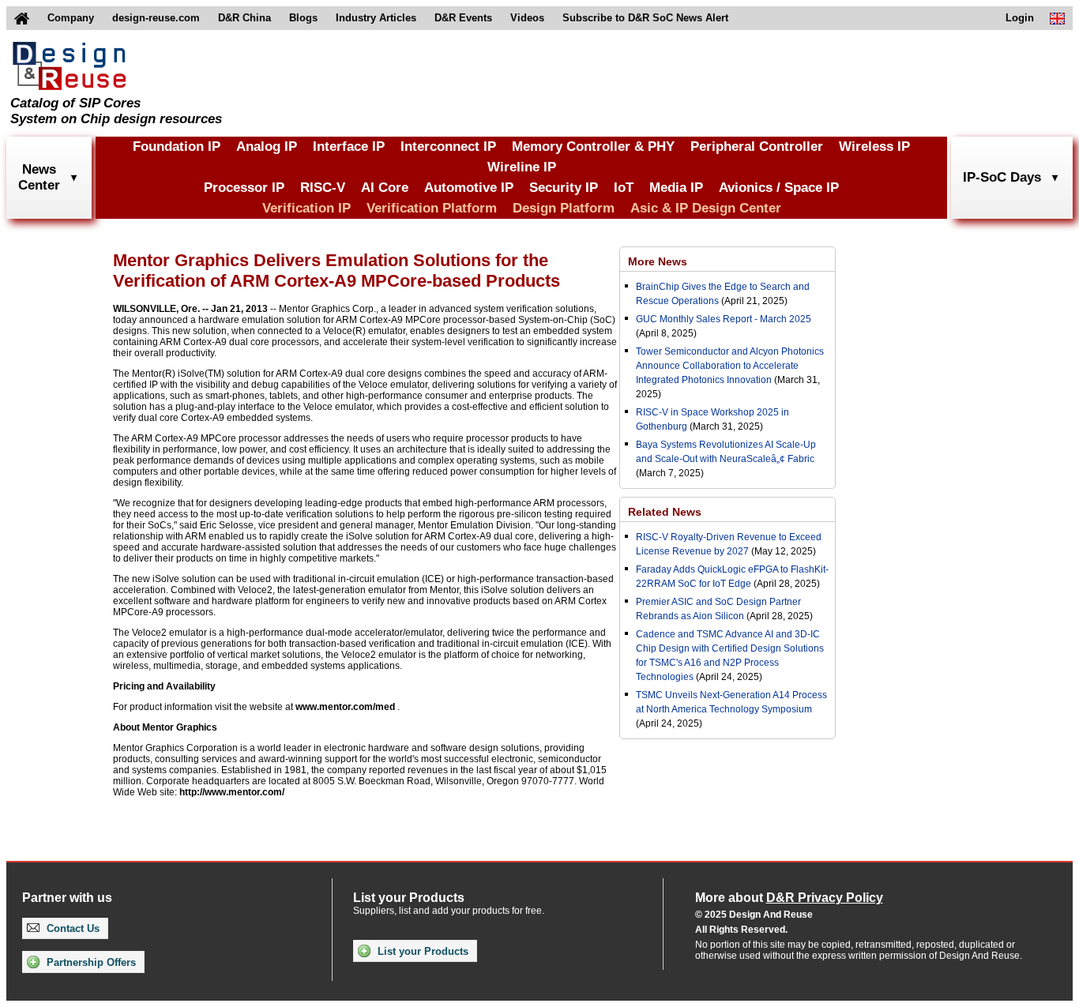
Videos (527, 18)
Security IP (563, 187)
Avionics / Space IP (779, 187)
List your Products (421, 951)
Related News (664, 511)
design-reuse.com (156, 18)
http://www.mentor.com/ (231, 792)
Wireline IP (521, 167)
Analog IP (266, 146)
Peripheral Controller (756, 146)
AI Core (384, 187)
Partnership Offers (89, 962)
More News (657, 261)
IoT (623, 187)
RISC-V (322, 187)
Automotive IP (468, 187)
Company (70, 18)
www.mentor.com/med (345, 706)
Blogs (303, 18)
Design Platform (564, 208)
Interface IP (349, 146)
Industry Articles (376, 18)
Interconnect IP (448, 146)
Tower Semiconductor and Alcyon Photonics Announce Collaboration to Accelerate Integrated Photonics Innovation (730, 365)
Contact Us (71, 928)
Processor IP (244, 187)
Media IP (676, 187)
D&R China (244, 18)
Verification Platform (432, 208)
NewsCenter (39, 177)
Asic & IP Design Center (705, 208)
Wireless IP (874, 146)
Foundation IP (176, 146)
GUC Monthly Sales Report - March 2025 (723, 319)
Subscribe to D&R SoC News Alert (645, 18)
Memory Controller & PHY (593, 146)
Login (1020, 18)
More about (789, 897)
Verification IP (306, 208)
